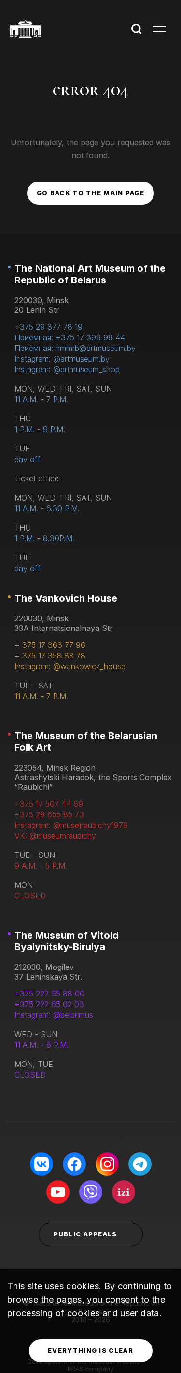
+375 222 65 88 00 (49, 993)
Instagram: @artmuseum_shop (67, 369)
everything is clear (90, 1350)
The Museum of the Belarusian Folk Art (85, 741)
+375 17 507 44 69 (48, 804)
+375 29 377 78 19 (48, 327)
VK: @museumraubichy (55, 836)
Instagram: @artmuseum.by (62, 359)
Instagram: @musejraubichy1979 (71, 825)
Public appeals (85, 1234)
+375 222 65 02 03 (49, 1004)
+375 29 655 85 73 (49, 814)
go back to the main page (90, 192)
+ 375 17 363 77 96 (49, 645)
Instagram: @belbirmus (53, 1015)
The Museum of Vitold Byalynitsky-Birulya (66, 941)
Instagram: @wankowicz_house (69, 666)
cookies (82, 1286)
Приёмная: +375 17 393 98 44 (69, 337)
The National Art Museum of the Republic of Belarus (90, 274)
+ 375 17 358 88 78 (49, 655)
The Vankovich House (65, 598)
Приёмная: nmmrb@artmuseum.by (75, 348)
